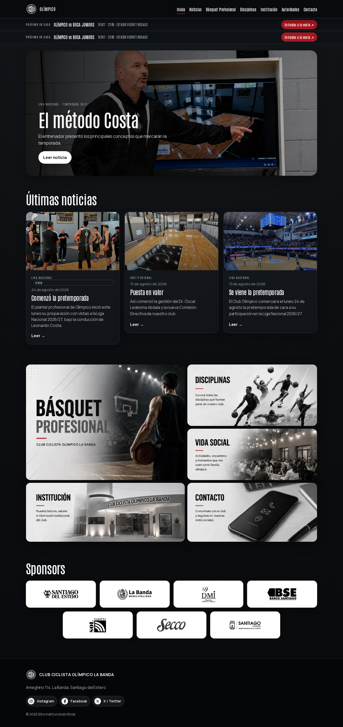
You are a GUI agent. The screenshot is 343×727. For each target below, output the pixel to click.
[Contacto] (252, 512)
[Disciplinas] (252, 395)
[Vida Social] (252, 454)
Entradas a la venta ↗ (299, 24)
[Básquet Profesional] (105, 422)
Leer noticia (55, 157)
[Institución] (105, 512)
